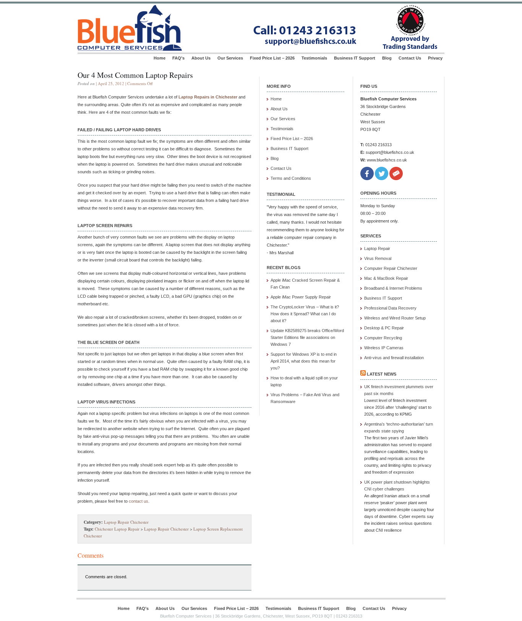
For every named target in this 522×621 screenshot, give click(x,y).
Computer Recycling (383, 338)
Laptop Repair (377, 248)
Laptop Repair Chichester (126, 522)
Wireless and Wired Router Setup (395, 318)
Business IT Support (354, 58)
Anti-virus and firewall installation (394, 357)
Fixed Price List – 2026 (272, 58)
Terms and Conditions (291, 178)
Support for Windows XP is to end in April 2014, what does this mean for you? (304, 361)
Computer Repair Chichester (390, 268)
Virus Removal (377, 258)
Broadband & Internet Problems (393, 288)
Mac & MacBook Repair (386, 278)
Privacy (435, 58)
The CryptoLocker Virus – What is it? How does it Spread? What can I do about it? (305, 314)
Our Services (230, 58)
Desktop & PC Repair (384, 328)
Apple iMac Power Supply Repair (301, 297)
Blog (387, 58)
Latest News (381, 374)
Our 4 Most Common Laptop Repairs (135, 75)
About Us (201, 58)
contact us (138, 501)
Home (159, 58)
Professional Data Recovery (390, 308)
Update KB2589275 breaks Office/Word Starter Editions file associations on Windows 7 (307, 337)
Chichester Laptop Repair (117, 529)
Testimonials (314, 58)
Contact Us (410, 58)
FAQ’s (178, 58)
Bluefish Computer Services (186, 616)
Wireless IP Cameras (384, 347)
